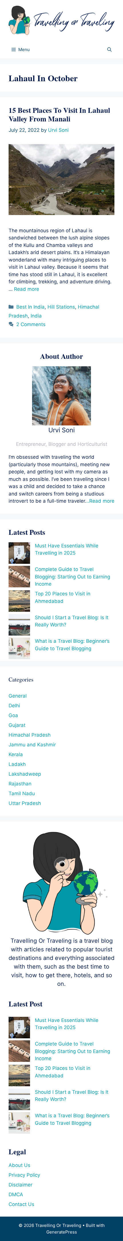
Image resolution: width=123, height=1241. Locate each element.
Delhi (14, 705)
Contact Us (21, 1204)
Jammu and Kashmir (32, 745)
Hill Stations (61, 307)
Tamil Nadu (22, 793)
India (36, 316)
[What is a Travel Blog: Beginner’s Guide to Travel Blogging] (19, 649)
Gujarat (17, 725)
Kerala (16, 754)
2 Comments (30, 324)
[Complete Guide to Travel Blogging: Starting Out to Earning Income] (19, 578)
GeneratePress (61, 1232)
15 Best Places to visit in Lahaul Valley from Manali (59, 114)
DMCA (16, 1194)
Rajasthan (20, 784)
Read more (26, 289)
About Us (19, 1165)
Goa (13, 715)
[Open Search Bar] (109, 49)
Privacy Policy (24, 1175)
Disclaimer (20, 1185)
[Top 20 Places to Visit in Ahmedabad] (19, 602)
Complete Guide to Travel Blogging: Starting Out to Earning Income (72, 576)
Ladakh (17, 764)
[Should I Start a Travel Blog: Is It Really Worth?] (19, 626)
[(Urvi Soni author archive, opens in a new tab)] (61, 424)
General (18, 696)
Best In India (30, 307)
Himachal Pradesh (30, 735)
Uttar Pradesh (25, 803)
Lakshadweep (25, 774)
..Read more (100, 501)
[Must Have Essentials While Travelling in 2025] (19, 554)
